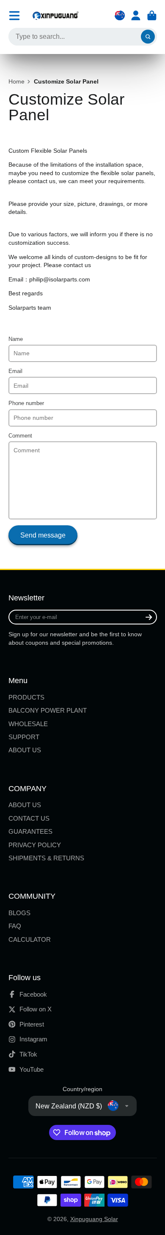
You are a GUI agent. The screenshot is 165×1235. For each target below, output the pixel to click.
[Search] (148, 37)
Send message (43, 535)
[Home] (55, 15)
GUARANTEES (30, 831)
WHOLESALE (28, 723)
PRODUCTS (26, 697)
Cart (152, 16)
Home (16, 81)
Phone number (26, 403)
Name (15, 339)
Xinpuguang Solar (94, 1219)
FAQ (14, 926)
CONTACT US (29, 818)
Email (15, 371)
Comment (20, 436)
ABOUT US (24, 750)
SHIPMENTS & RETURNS (46, 858)
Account (136, 16)
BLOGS (19, 912)
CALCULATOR (29, 939)
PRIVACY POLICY (34, 845)
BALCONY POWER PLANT (47, 710)
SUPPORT (23, 736)
